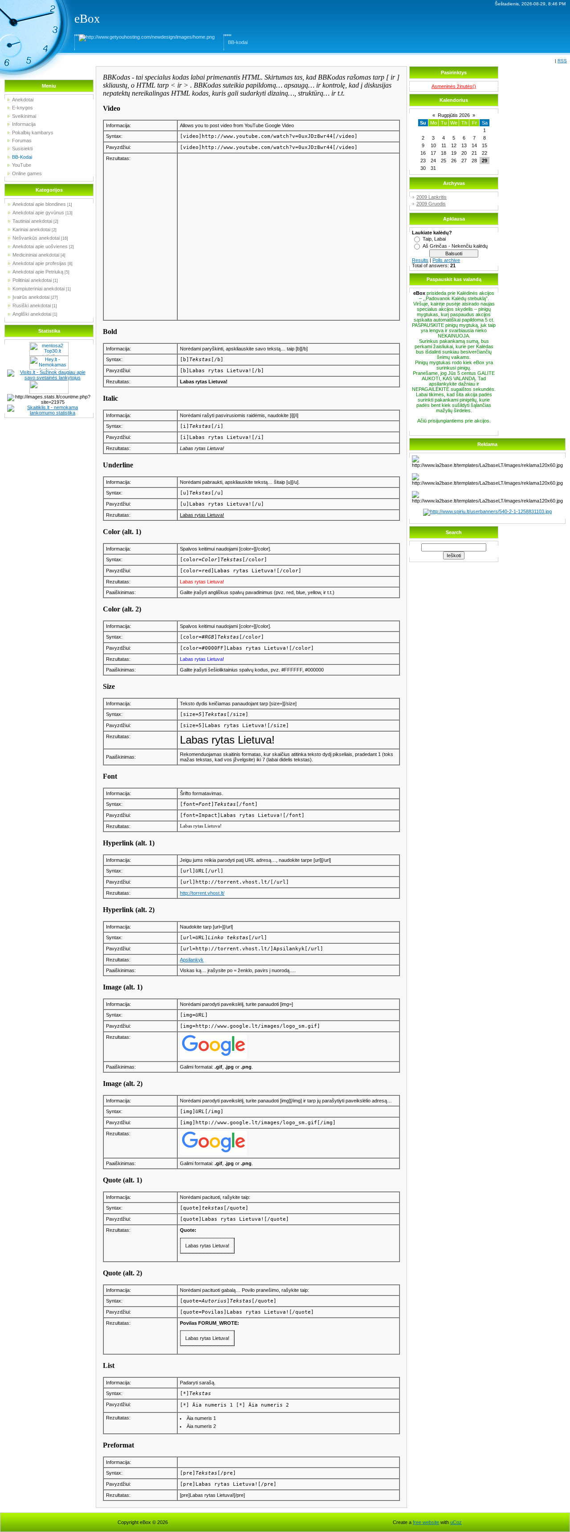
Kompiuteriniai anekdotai (38, 288)
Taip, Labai (434, 238)
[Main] (147, 37)
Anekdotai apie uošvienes (40, 246)
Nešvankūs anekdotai (36, 238)
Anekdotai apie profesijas (39, 263)
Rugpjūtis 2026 (454, 115)
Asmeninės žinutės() (454, 86)
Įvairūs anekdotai (30, 297)
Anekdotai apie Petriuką (37, 271)
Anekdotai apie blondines (39, 204)
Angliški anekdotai (31, 314)
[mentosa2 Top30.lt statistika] (49, 344)
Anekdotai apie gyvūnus (38, 212)
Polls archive (446, 260)
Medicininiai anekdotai (35, 254)
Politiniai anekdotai (32, 280)
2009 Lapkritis (431, 197)
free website (426, 1522)
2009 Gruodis (431, 203)
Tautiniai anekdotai (32, 221)
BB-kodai (238, 42)
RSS (562, 60)
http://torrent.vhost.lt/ (202, 893)
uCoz (456, 1522)
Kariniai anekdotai (31, 229)
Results (420, 260)
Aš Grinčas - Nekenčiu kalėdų (455, 246)
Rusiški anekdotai (31, 305)
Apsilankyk (192, 959)
